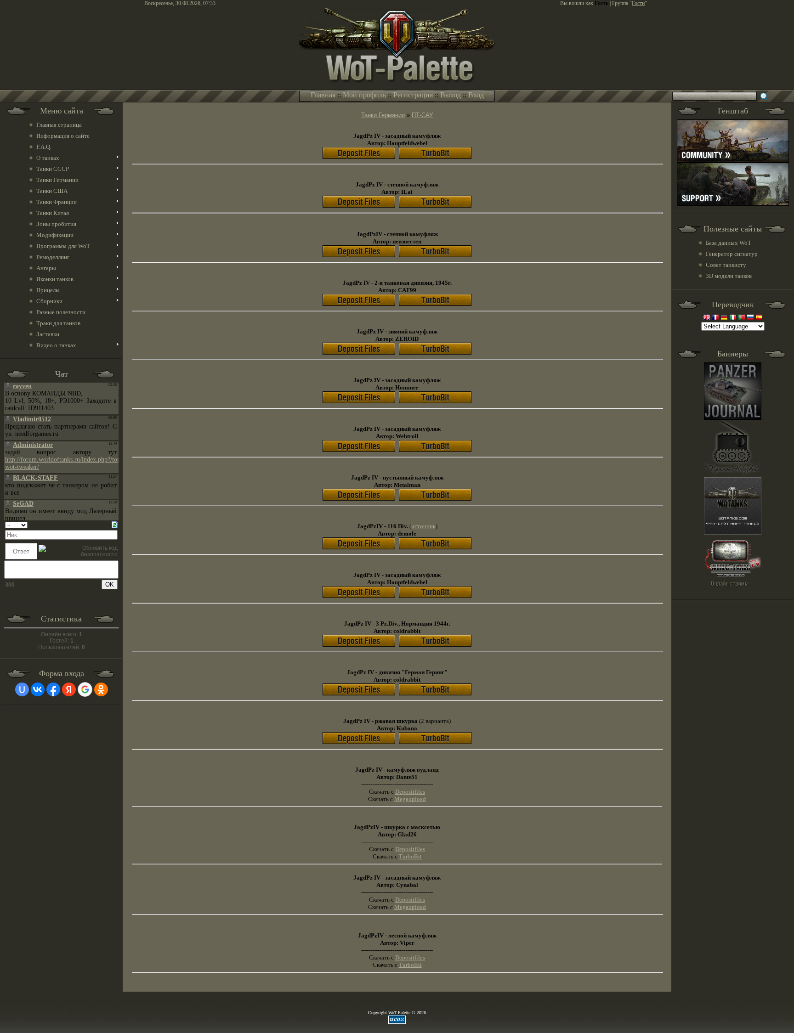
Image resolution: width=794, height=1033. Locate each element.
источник (423, 526)
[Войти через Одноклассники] (101, 689)
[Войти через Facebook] (53, 689)
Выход (450, 95)
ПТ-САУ (422, 115)
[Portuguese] (741, 318)
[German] (724, 318)
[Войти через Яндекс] (69, 689)
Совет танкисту (726, 264)
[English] (706, 318)
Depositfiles (410, 899)
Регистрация (413, 95)
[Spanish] (759, 318)
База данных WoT (728, 242)
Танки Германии (383, 115)
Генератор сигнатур (732, 253)
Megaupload (410, 906)
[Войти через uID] (22, 689)
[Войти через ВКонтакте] (38, 689)
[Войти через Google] (85, 689)
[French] (715, 318)
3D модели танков (729, 275)
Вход (476, 95)
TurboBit (410, 964)
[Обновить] (115, 524)
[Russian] (750, 318)
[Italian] (733, 318)
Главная (323, 95)
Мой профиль (364, 95)
